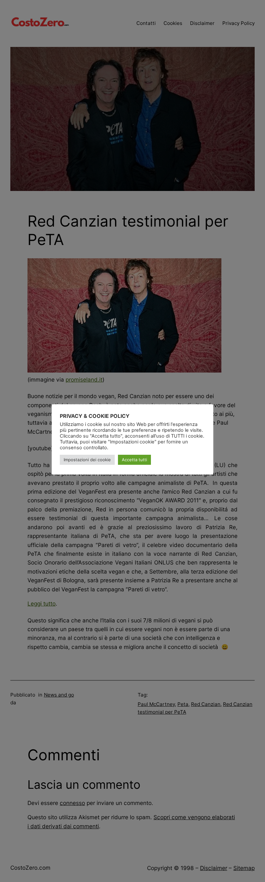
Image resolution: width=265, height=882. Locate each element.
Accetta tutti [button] (134, 459)
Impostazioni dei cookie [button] (87, 459)
